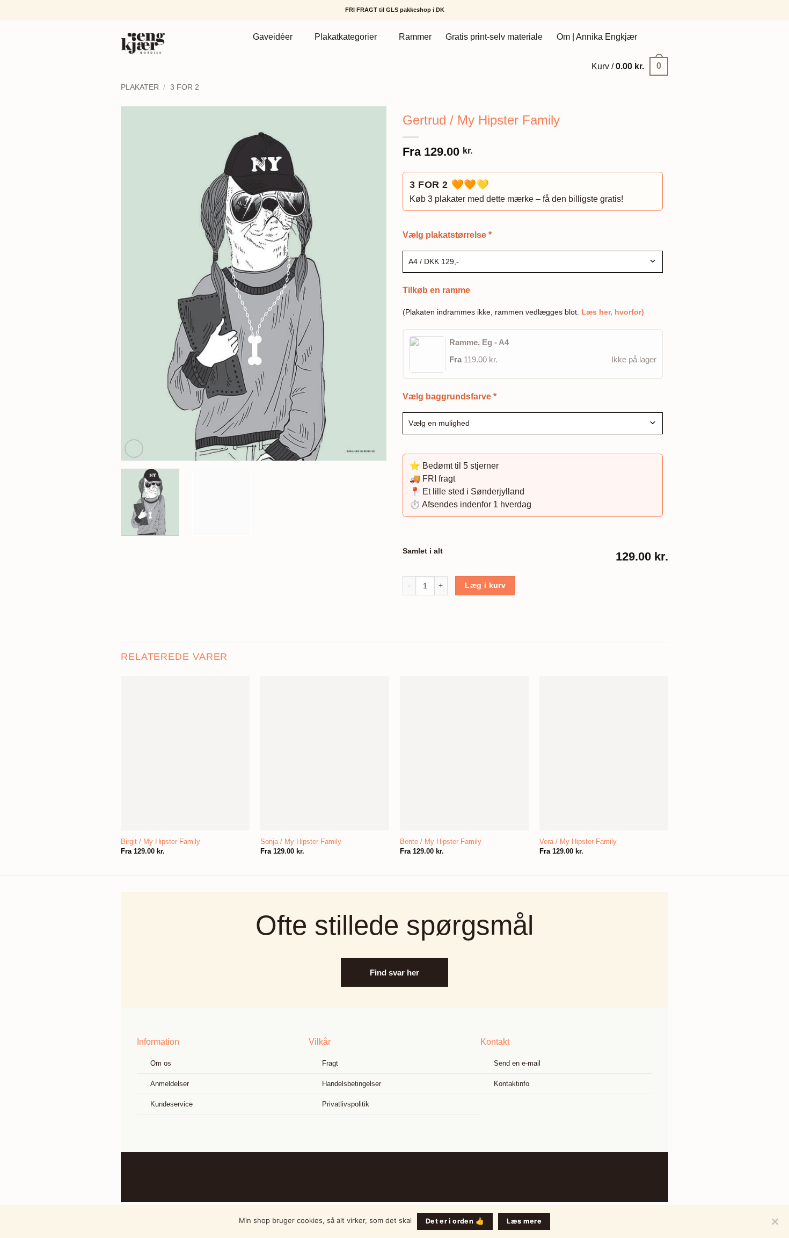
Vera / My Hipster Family (578, 842)
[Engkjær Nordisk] (157, 43)
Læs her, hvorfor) (612, 312)
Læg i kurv (485, 585)
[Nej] (774, 1224)
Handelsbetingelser (351, 1084)
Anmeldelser (169, 1084)
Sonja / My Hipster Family (300, 842)
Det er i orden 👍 (455, 1221)
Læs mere (524, 1221)
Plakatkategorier (346, 36)
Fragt (330, 1063)
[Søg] (656, 36)
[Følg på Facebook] (386, 1177)
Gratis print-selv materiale (494, 36)
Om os (160, 1063)
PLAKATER (140, 87)
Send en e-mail (517, 1063)
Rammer (415, 36)
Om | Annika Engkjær (597, 36)
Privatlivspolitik (345, 1104)
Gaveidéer (273, 36)
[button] (629, 66)
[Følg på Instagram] (402, 1177)
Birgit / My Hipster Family (160, 842)
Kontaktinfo (511, 1084)
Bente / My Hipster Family (440, 842)
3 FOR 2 (184, 87)
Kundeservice (171, 1104)
